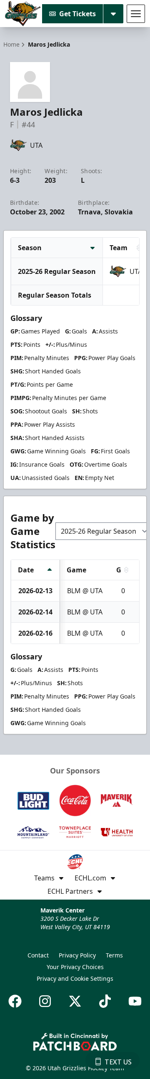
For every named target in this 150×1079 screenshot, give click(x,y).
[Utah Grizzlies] (22, 13)
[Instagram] (45, 1001)
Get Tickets (77, 13)
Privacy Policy (77, 955)
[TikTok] (105, 1001)
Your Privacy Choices (75, 967)
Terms (114, 955)
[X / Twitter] (75, 1001)
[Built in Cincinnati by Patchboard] (75, 1042)
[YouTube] (135, 1001)
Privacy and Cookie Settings (75, 978)
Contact (38, 955)
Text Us (118, 1062)
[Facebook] (15, 1001)
